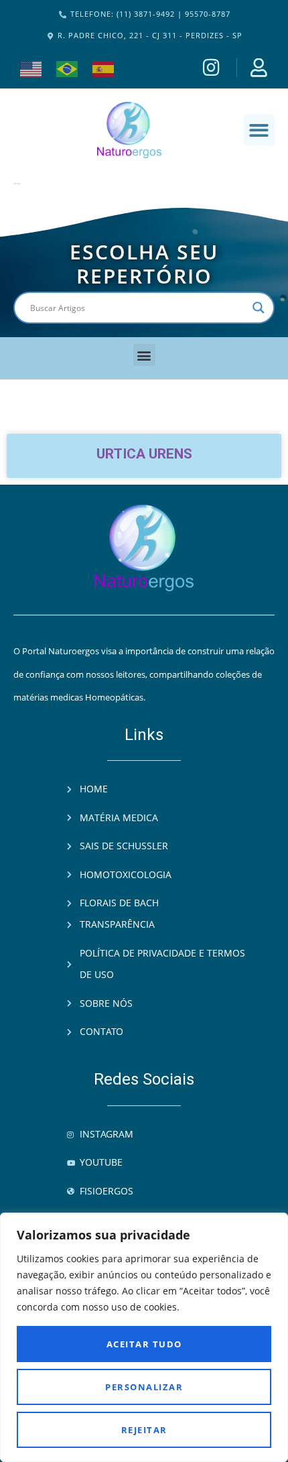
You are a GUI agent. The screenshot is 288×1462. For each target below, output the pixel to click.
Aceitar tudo (144, 1344)
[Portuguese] (68, 67)
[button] (259, 130)
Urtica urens (144, 454)
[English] (31, 67)
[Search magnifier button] (258, 307)
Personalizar (144, 1387)
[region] (144, 1337)
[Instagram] (213, 67)
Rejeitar (144, 1430)
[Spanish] (104, 67)
